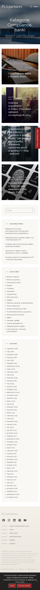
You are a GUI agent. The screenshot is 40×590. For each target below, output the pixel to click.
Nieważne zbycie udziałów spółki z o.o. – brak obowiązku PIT (19, 239)
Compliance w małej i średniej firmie (19, 75)
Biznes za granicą (13, 280)
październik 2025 (13, 366)
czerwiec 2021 (12, 471)
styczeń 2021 (12, 485)
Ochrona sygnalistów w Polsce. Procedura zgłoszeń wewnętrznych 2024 (19, 109)
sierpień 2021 (12, 465)
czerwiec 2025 (12, 372)
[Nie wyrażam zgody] (37, 581)
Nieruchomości (12, 297)
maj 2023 (10, 418)
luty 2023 (10, 427)
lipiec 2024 (11, 401)
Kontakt (12, 543)
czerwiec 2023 (12, 415)
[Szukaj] (32, 210)
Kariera (12, 540)
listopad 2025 (12, 363)
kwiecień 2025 (12, 378)
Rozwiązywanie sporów (15, 315)
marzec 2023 (12, 424)
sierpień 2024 (12, 398)
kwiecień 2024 (12, 407)
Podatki (9, 300)
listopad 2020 (12, 491)
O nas (11, 529)
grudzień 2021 (12, 459)
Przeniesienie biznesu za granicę (19, 312)
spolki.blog (13, 533)
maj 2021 (10, 474)
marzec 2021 (11, 480)
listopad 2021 (12, 462)
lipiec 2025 (11, 369)
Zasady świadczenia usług (19, 526)
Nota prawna (31, 569)
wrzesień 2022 (12, 442)
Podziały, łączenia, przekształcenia (20, 303)
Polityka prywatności (8, 569)
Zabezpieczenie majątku (16, 326)
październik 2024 (13, 392)
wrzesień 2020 (12, 497)
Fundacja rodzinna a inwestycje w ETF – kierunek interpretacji (19, 258)
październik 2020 (13, 494)
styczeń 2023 (12, 430)
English (9, 285)
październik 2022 (13, 439)
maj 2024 (10, 404)
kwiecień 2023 (12, 421)
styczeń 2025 (12, 386)
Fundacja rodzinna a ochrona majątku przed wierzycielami (19, 245)
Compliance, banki (20, 179)
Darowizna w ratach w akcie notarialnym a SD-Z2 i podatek (16, 252)
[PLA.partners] (12, 6)
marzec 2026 (12, 357)
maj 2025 (10, 375)
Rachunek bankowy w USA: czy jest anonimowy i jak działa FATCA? (19, 187)
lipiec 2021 (11, 468)
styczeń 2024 (12, 410)
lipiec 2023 (11, 413)
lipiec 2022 (11, 448)
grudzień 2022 (12, 433)
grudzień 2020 (12, 488)
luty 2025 (10, 383)
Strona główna (10, 35)
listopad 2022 (12, 436)
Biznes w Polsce (18, 70)
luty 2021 (10, 482)
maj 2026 (10, 351)
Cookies (21, 569)
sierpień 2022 (12, 445)
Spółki (26, 70)
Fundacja (10, 288)
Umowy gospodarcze (15, 323)
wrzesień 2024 (12, 395)
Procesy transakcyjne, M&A (17, 309)
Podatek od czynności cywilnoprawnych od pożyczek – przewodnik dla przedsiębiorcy (17, 231)
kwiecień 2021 (12, 477)
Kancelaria (28, 99)
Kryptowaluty (12, 294)
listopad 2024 (12, 389)
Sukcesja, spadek (13, 320)
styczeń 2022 (12, 456)
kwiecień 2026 (12, 354)
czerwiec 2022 (12, 450)
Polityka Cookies (24, 585)
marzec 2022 (12, 453)
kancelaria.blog (15, 536)
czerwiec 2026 (12, 348)
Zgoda (12, 585)
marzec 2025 (12, 381)
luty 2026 (10, 360)
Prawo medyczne (13, 306)
